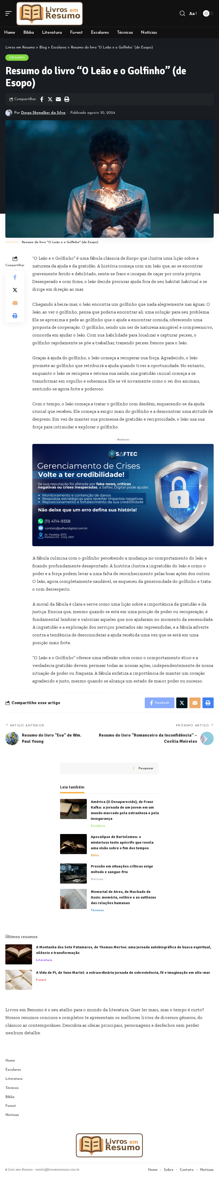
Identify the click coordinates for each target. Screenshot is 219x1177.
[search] (182, 13)
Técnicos (97, 910)
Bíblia (95, 855)
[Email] (58, 99)
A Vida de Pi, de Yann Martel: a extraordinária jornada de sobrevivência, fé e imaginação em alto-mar (123, 972)
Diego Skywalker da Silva (43, 113)
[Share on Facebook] (41, 99)
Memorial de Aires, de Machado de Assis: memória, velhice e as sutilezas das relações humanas (123, 897)
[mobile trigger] (9, 13)
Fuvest (41, 980)
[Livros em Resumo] (49, 13)
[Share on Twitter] (50, 99)
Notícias (97, 879)
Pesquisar (146, 768)
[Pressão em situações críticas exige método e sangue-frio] (73, 873)
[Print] (66, 99)
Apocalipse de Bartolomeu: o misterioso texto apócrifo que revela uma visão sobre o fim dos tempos (122, 842)
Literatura (44, 960)
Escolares (17, 57)
